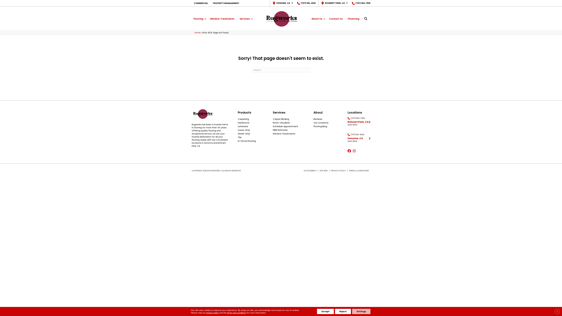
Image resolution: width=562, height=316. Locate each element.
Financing (353, 18)
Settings (361, 311)
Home (198, 32)
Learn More (352, 125)
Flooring (198, 18)
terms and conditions (236, 313)
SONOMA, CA (283, 3)
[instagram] (355, 151)
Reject (343, 311)
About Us (316, 18)
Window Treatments (222, 18)
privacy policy (212, 313)
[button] (205, 19)
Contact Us (336, 18)
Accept (325, 311)
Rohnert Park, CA (335, 3)
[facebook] (350, 151)
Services (245, 18)
